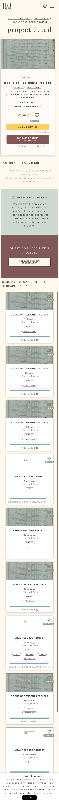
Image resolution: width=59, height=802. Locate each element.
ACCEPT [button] (29, 797)
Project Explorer (19, 19)
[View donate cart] (45, 6)
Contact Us (43, 132)
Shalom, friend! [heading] (29, 776)
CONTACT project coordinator (29, 262)
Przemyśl (36, 106)
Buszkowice (41, 19)
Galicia (32, 102)
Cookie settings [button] (43, 793)
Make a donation (28, 127)
